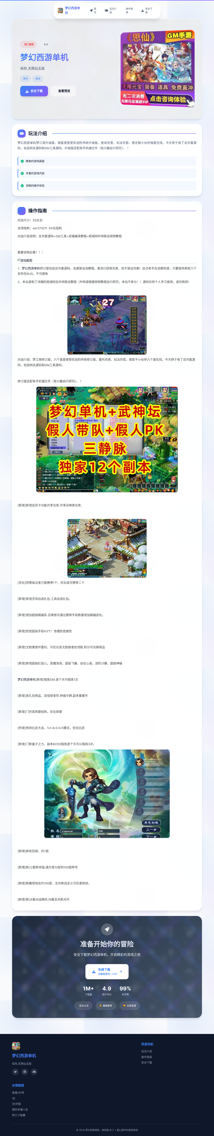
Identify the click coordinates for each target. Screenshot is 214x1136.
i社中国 (16, 1103)
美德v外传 (18, 1092)
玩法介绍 (146, 1051)
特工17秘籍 (18, 1115)
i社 (13, 1098)
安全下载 (146, 1062)
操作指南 (146, 1057)
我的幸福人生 (20, 1109)
